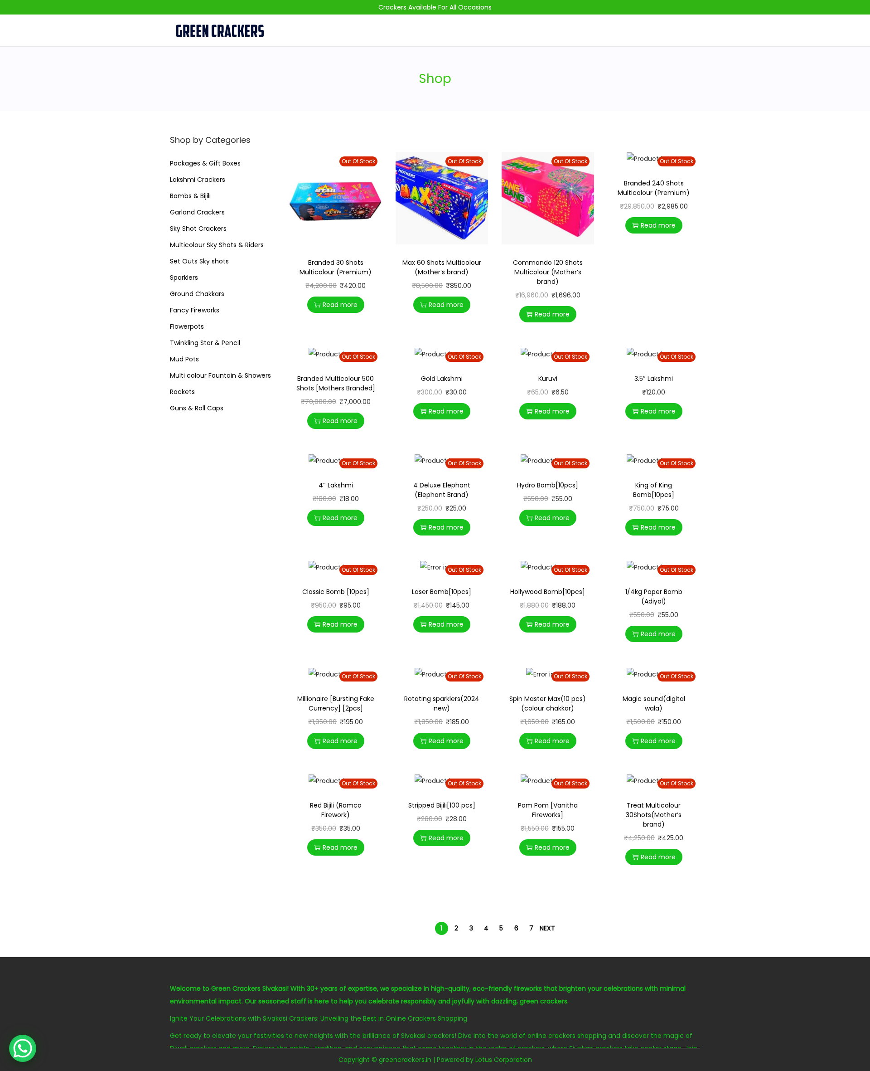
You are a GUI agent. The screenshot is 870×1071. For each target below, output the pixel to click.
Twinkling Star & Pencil (205, 342)
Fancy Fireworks (194, 310)
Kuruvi (547, 378)
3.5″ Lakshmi (653, 378)
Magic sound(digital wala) (654, 703)
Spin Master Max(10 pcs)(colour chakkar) (547, 703)
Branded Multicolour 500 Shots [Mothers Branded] (335, 383)
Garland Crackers (197, 212)
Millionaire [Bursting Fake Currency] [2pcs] (335, 703)
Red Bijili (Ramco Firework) (336, 810)
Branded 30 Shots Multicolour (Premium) (336, 267)
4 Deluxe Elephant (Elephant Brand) (441, 490)
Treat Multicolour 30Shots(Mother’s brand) (654, 815)
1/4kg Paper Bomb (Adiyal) (653, 596)
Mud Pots (184, 359)
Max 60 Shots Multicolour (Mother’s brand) (441, 267)
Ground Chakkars (197, 293)
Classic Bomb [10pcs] (335, 591)
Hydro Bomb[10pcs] (547, 485)
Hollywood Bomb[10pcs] (547, 591)
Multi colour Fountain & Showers (220, 375)
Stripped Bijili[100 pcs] (441, 805)
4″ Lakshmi (336, 485)
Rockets (182, 391)
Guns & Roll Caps (196, 408)
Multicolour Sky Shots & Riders (217, 244)
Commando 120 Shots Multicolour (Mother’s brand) (548, 272)
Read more (340, 304)
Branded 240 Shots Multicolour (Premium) (654, 188)
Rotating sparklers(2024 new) (441, 703)
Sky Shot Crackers (198, 228)
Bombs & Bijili (190, 195)
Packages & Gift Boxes (205, 163)
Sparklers (184, 277)
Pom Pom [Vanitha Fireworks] (548, 810)
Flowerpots (187, 326)
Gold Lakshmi (442, 378)
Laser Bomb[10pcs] (441, 591)
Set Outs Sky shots (199, 261)
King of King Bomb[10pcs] (653, 490)
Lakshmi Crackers (197, 179)
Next (547, 928)
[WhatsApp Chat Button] (22, 1048)
